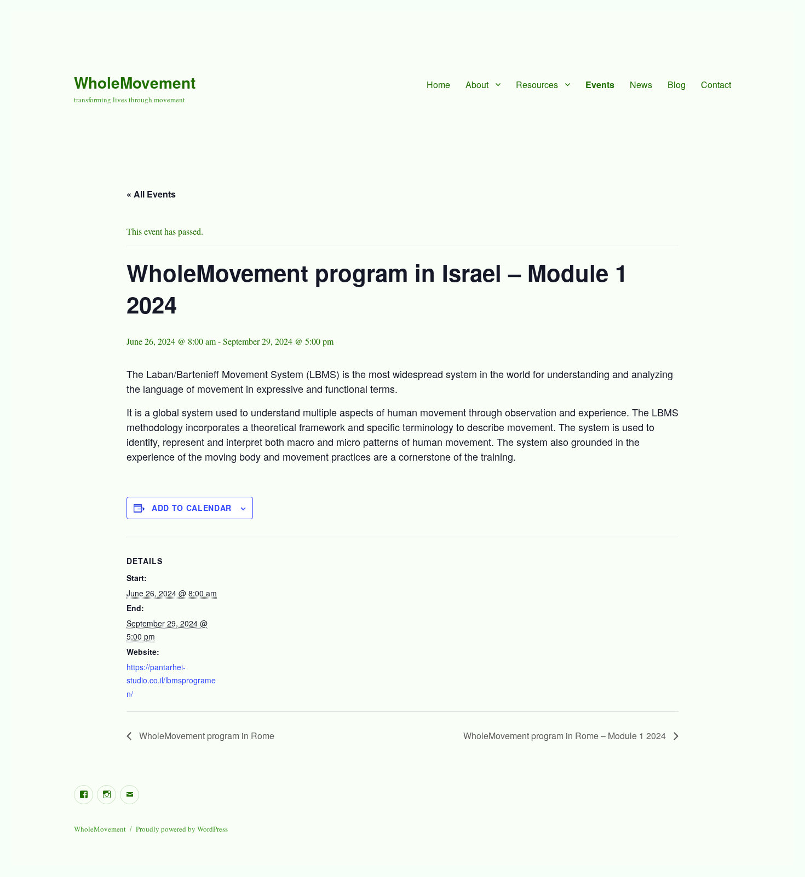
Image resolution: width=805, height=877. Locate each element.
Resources (537, 84)
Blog (677, 84)
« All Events (151, 194)
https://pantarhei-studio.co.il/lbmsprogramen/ (171, 680)
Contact (716, 84)
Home (438, 84)
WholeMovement (135, 82)
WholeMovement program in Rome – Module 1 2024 (565, 735)
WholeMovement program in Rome (205, 735)
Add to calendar (192, 507)
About (476, 84)
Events (599, 84)
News (641, 84)
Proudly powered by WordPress (182, 829)
